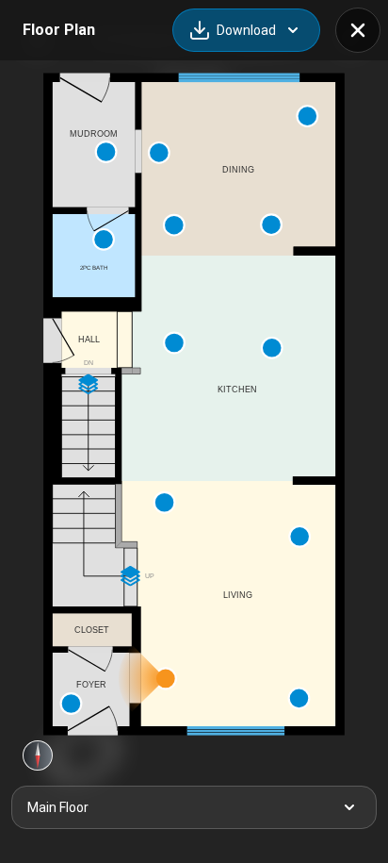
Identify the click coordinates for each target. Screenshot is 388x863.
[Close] (357, 30)
